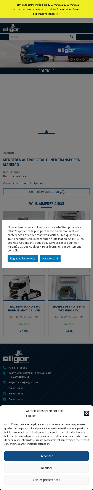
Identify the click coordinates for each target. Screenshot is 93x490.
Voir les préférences (46, 480)
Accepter (46, 456)
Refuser (46, 468)
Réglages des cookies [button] (22, 258)
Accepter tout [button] (50, 258)
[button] (86, 413)
